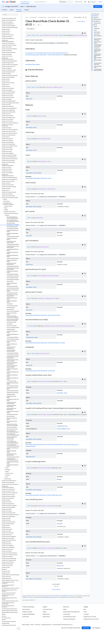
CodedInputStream (62, 426)
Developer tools (42, 17)
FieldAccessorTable (32, 337)
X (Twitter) (86, 614)
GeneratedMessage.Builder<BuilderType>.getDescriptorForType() (42, 315)
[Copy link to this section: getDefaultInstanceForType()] (47, 269)
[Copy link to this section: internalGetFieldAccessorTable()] (49, 320)
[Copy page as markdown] (38, 24)
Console (80, 2)
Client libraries (31, 6)
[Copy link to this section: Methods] (34, 105)
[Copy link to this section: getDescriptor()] (37, 81)
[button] (10, 198)
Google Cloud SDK (11, 6)
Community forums (47, 609)
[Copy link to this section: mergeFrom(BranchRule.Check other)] (53, 375)
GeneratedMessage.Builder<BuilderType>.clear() (38, 178)
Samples (27, 9)
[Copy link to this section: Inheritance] (36, 49)
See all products (26, 609)
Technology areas (24, 2)
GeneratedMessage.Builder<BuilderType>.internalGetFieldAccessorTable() (45, 343)
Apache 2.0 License (28, 597)
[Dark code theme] (82, 33)
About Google (25, 624)
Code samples (66, 614)
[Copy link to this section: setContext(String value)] (44, 500)
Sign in (100, 1)
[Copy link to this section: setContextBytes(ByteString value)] (51, 542)
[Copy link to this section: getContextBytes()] (39, 241)
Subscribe (86, 627)
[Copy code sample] (85, 33)
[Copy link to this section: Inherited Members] (44, 70)
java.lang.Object (29, 53)
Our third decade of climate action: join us (62, 624)
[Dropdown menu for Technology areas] (31, 2)
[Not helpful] (86, 17)
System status (46, 616)
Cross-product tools (39, 2)
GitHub (64, 609)
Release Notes (46, 614)
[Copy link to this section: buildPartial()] (35, 132)
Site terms (37, 624)
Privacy (32, 624)
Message (59, 479)
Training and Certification (69, 619)
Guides (11, 9)
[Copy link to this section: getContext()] (36, 212)
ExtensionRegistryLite (63, 428)
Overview (4, 9)
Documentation (33, 17)
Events (85, 611)
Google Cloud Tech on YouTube (91, 619)
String (28, 235)
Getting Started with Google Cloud (71, 611)
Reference (19, 9)
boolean (28, 365)
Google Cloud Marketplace (28, 614)
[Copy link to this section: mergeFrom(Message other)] (47, 462)
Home (26, 17)
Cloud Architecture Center (69, 616)
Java (22, 6)
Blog (85, 609)
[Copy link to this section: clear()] (31, 155)
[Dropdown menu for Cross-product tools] (47, 2)
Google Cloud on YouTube (90, 616)
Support (45, 611)
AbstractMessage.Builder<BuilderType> (36, 55)
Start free (97, 6)
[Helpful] (83, 17)
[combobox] (66, 1)
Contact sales (25, 616)
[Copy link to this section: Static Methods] (40, 76)
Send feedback (81, 21)
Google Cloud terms (46, 624)
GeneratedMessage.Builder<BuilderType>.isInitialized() (40, 370)
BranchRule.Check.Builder (34, 173)
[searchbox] (10, 14)
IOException (29, 456)
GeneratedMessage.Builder (55, 55)
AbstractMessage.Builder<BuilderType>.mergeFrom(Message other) (43, 495)
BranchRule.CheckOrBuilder (32, 64)
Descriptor (29, 98)
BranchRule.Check (31, 127)
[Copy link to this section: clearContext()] (37, 183)
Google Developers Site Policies (48, 597)
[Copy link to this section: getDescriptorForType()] (43, 292)
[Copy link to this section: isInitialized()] (35, 347)
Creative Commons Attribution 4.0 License (63, 595)
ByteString (29, 264)
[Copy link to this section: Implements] (36, 61)
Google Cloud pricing (27, 611)
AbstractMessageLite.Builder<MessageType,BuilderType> (52, 53)
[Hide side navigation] (18, 628)
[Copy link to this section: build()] (31, 110)
